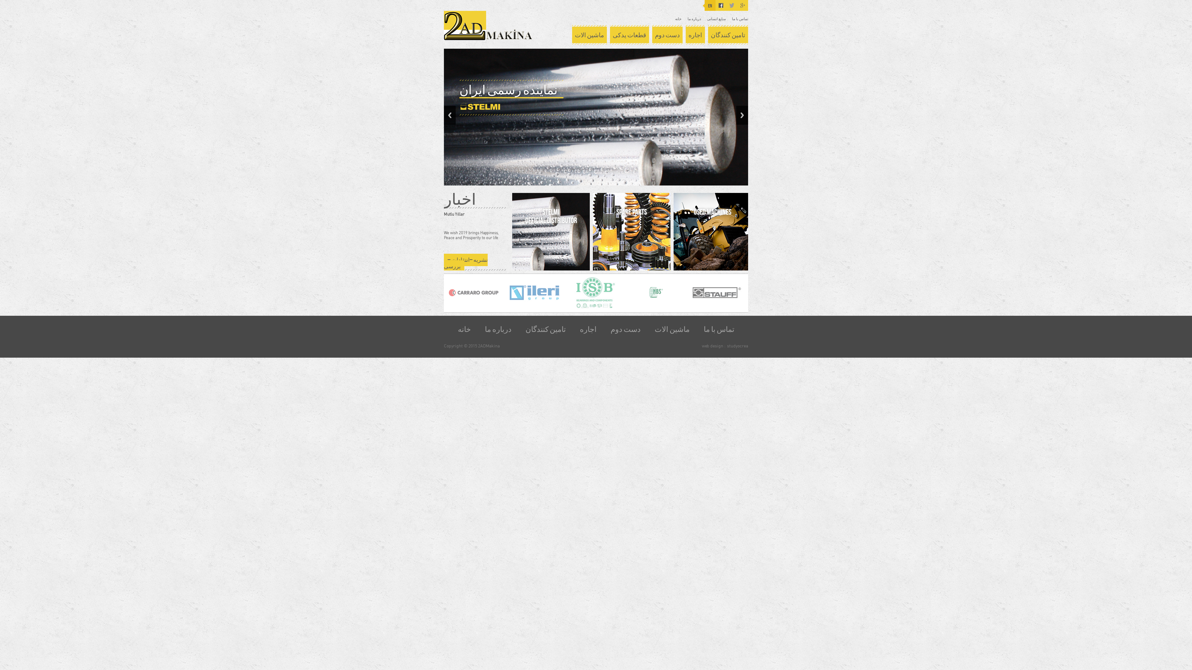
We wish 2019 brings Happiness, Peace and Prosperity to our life (471, 235)
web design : (713, 345)
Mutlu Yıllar (454, 214)
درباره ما (694, 18)
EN (710, 5)
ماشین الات (589, 35)
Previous (450, 115)
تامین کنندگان (728, 35)
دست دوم (667, 35)
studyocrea (737, 345)
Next (742, 115)
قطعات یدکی (629, 35)
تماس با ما (740, 18)
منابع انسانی (716, 18)
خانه (678, 18)
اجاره (695, 35)
